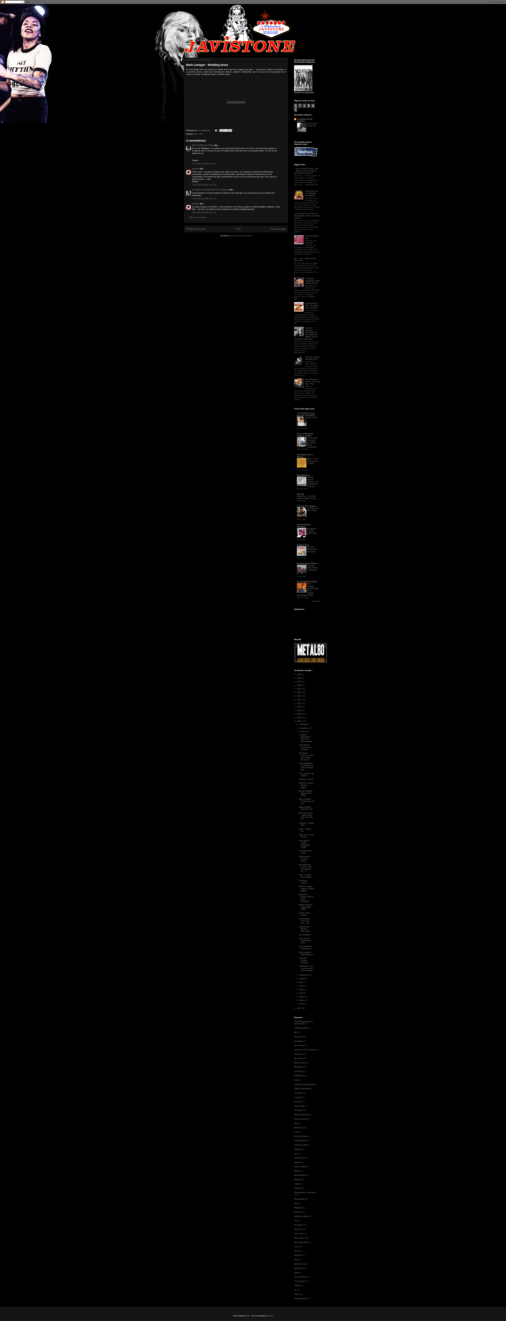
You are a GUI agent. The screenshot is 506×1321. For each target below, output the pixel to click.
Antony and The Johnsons (305, 1050)
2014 (299, 700)
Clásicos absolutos (302, 1088)
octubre (302, 731)
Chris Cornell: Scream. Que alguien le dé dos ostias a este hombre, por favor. (306, 171)
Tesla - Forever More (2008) (305, 876)
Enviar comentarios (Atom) (241, 236)
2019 (299, 681)
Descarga (298, 1110)
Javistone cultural (306, 779)
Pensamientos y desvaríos (303, 1022)
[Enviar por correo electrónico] (220, 130)
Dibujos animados (301, 1114)
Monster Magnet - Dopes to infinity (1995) (306, 888)
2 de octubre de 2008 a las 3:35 (204, 185)
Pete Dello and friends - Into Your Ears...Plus (312, 381)
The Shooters (299, 1281)
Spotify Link (299, 1268)
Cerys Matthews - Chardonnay (306, 947)
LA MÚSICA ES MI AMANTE (304, 120)
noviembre (304, 728)
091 (295, 1032)
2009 (299, 718)
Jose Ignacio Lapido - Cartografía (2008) (304, 843)
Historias (297, 1149)
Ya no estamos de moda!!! (306, 774)
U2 (295, 1290)
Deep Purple (299, 1106)
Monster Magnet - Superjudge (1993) (306, 907)
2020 (299, 678)
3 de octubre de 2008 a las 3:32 (204, 212)
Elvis (296, 1123)
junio (301, 986)
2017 (299, 689)
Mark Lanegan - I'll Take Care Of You (306, 801)
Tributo (297, 1285)
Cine (296, 1080)
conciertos (298, 1093)
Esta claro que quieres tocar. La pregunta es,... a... (305, 867)
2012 (299, 707)
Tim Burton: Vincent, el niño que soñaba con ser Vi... (306, 756)
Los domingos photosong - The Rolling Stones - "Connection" (312, 442)
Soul (296, 1259)
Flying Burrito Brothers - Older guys (304, 929)
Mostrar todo (316, 601)
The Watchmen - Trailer (306, 852)
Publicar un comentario (198, 217)
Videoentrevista (300, 1298)
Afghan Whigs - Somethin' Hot (305, 808)
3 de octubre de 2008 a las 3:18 (204, 199)
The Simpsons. (305, 935)
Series (296, 1251)
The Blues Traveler (303, 882)
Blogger (270, 1316)
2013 (299, 703)
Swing (296, 1273)
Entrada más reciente (196, 229)
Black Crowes (299, 1063)
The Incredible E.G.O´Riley (203, 145)
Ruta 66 (300, 494)
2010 (299, 714)
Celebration (299, 1076)
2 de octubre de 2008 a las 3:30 (204, 164)
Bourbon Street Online (307, 563)
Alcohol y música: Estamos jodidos (306, 785)
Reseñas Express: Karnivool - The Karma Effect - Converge (313, 481)
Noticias (297, 1188)
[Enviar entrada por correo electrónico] (216, 130)
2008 (299, 721)
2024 (299, 674)
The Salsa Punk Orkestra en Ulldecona (312, 568)
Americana (298, 1037)
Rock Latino (299, 1233)
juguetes (297, 1162)
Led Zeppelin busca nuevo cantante (305, 747)
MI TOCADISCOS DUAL (307, 582)
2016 (299, 692)
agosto (302, 978)
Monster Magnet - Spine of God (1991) (306, 793)
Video (296, 1294)
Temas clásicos (300, 1277)
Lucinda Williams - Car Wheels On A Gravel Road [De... (306, 766)
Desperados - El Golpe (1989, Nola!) (312, 531)
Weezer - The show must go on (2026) (312, 461)
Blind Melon (299, 1067)
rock (296, 1221)
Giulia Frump (312, 417)
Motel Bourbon (303, 475)
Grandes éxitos (300, 1145)
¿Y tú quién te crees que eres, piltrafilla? (306, 414)
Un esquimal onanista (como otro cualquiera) (210, 190)
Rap (296, 1203)
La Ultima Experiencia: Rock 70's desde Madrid (305, 738)
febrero (302, 1000)
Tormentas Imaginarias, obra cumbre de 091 (312, 280)
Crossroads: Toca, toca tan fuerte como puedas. (306, 968)
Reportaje (298, 1208)
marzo (302, 997)
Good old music (300, 1136)
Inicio (238, 229)
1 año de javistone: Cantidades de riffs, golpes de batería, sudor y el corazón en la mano (306, 333)
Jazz (296, 1153)
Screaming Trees (301, 1242)
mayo (301, 989)
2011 (299, 710)
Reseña (301, 1028)
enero (302, 1004)
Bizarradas (298, 1058)
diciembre (303, 724)
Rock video (198, 134)
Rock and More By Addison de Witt (305, 435)
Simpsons (298, 1255)
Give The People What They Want (312, 549)
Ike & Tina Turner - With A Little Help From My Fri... (306, 816)
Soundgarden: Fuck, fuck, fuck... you (305, 921)
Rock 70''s (298, 1229)
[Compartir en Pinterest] (230, 130)
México (297, 1171)
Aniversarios (299, 1045)
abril (301, 993)
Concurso (298, 1097)
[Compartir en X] (225, 130)
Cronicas (297, 1102)
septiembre (304, 975)
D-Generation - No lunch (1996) (305, 858)
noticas (297, 1184)
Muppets (297, 1179)
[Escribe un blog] (223, 130)
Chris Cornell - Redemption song (305, 940)
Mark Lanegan (300, 1166)
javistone (195, 169)
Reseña (297, 1212)
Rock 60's (298, 1225)
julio (301, 982)
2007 (299, 1008)
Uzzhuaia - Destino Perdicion (303, 960)
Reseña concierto (301, 1216)
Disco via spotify (301, 1119)
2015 (299, 696)
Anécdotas (298, 1041)
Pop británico (299, 1199)
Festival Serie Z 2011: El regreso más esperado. (312, 305)
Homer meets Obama (304, 914)
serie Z (297, 1247)
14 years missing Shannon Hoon (312, 358)
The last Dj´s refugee (306, 506)
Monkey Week (300, 1175)
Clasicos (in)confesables (304, 1084)
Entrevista (298, 1128)
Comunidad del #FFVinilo (304, 525)
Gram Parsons (300, 1140)
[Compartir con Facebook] (228, 130)
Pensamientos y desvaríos (305, 1192)
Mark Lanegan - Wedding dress (306, 953)
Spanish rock (299, 1264)
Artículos (297, 1054)
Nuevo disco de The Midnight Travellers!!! (311, 193)
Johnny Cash (299, 1158)
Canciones (298, 1071)
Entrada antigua (278, 229)
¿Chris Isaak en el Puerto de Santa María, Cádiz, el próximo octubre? (307, 215)
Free (296, 1132)
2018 (299, 685)
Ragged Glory (303, 545)
